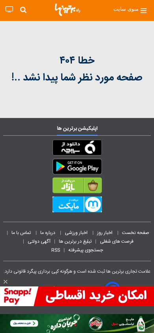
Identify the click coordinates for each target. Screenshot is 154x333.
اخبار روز (105, 233)
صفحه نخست (135, 233)
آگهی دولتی (39, 241)
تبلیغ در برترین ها (75, 241)
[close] (5, 281)
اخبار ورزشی (77, 233)
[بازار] (77, 187)
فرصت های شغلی (116, 241)
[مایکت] (77, 205)
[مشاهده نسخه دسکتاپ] (9, 10)
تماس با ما (21, 233)
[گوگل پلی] (77, 168)
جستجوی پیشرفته (85, 250)
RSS (55, 250)
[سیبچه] (77, 149)
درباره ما (48, 233)
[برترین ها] (67, 10)
